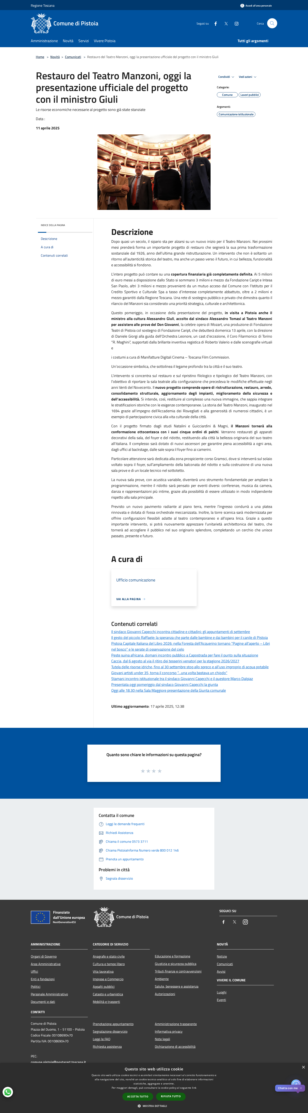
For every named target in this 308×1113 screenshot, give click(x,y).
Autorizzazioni (165, 993)
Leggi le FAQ (101, 1038)
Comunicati (73, 56)
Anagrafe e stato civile (109, 956)
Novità (55, 56)
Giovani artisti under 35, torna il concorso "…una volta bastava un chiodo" (169, 673)
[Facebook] (214, 23)
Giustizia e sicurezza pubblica (175, 963)
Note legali (162, 1038)
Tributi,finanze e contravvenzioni (178, 971)
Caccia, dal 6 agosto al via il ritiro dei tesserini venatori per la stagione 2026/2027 (175, 661)
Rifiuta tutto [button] (171, 1096)
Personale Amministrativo (49, 994)
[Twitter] (224, 23)
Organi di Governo (44, 956)
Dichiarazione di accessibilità (175, 1046)
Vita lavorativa (103, 971)
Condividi (224, 76)
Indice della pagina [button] (53, 225)
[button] (154, 1106)
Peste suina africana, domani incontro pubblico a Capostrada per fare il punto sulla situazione (184, 655)
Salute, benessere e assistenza (176, 986)
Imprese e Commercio (108, 979)
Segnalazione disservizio (110, 1031)
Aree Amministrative (46, 963)
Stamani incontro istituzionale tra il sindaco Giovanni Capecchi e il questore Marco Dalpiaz (182, 678)
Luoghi (221, 992)
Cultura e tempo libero (109, 963)
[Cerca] (272, 23)
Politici (35, 986)
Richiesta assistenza (107, 1046)
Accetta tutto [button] (137, 1096)
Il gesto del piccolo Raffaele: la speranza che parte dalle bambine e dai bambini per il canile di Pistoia (189, 637)
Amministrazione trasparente (176, 1023)
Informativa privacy (168, 1031)
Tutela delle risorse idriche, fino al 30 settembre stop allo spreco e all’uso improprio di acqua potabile (190, 667)
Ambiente (162, 978)
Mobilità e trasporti (106, 1001)
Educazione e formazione (172, 956)
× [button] (303, 1067)
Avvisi (221, 971)
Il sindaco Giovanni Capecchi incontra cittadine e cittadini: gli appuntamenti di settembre (180, 632)
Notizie (222, 956)
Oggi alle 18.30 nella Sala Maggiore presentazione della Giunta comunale (168, 690)
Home (40, 56)
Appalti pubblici (104, 986)
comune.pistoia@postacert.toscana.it (58, 1062)
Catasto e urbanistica (108, 994)
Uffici (34, 971)
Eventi (221, 999)
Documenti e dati (43, 1001)
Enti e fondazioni (43, 979)
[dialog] (154, 1088)
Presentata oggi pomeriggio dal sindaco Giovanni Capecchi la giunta (164, 684)
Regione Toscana (42, 5)
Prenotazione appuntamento (113, 1023)
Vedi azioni (246, 76)
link (194, 1088)
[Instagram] (235, 23)
